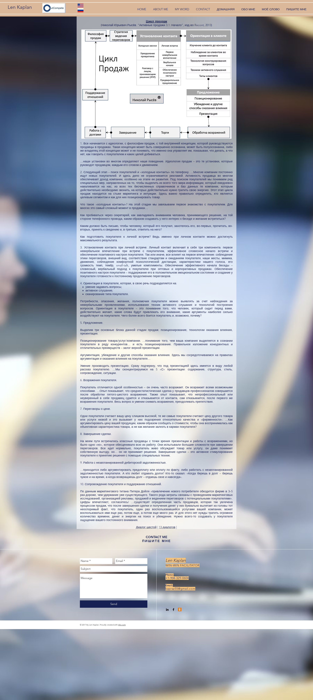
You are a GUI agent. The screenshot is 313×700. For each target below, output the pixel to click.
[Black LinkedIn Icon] (167, 609)
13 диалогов (167, 527)
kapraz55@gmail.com (180, 588)
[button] (160, 9)
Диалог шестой (146, 527)
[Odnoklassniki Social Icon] (179, 609)
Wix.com (122, 625)
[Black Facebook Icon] (173, 609)
